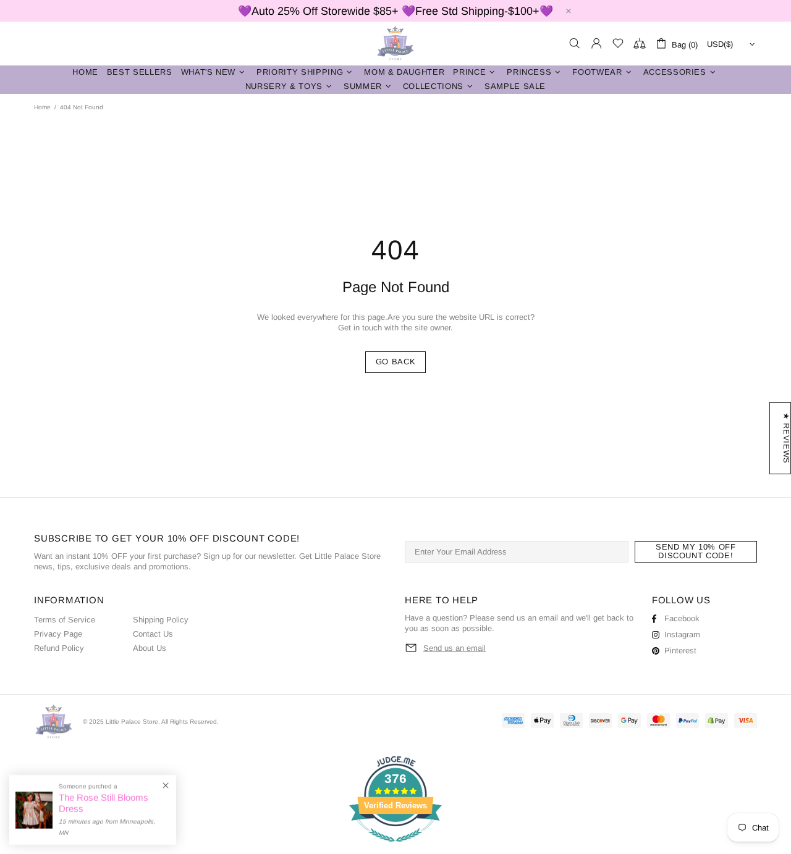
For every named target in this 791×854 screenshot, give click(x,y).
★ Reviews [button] (786, 438)
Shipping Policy (160, 619)
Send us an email (454, 648)
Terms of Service (64, 619)
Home (42, 107)
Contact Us (153, 633)
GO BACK (396, 361)
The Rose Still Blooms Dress (103, 803)
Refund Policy (59, 648)
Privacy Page (58, 633)
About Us (149, 648)
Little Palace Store (395, 43)
